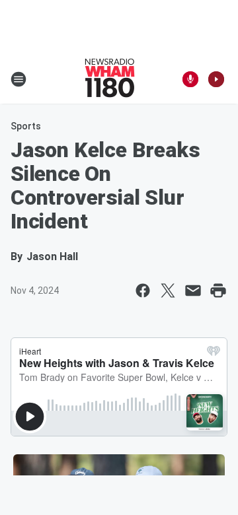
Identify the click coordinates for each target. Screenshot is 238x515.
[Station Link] (110, 79)
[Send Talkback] (190, 79)
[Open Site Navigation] (18, 79)
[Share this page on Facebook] (143, 290)
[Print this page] (218, 290)
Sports (26, 126)
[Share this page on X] (168, 290)
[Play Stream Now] (216, 79)
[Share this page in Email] (193, 290)
